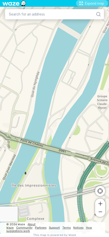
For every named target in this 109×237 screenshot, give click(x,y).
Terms (66, 227)
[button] (100, 203)
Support (54, 227)
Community (24, 227)
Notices (78, 227)
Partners (40, 227)
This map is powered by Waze (54, 235)
